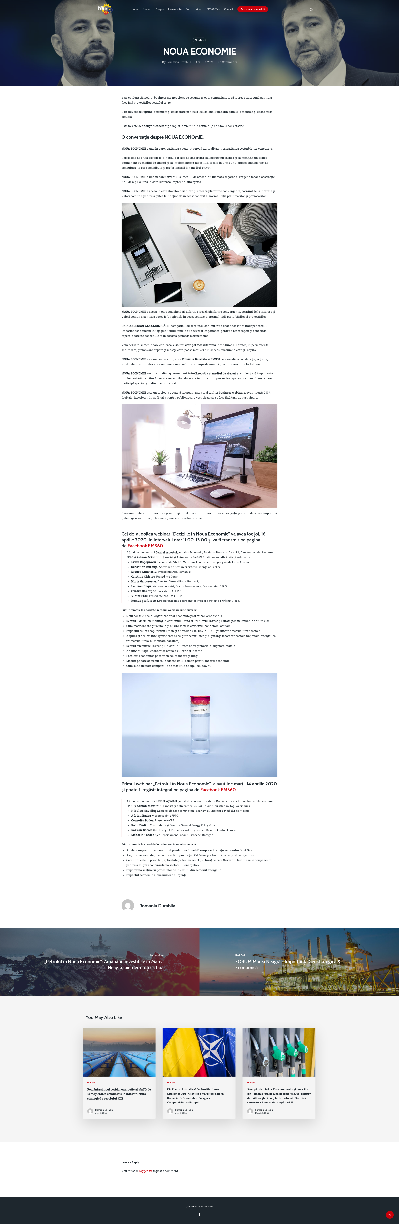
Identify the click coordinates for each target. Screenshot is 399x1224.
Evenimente (175, 9)
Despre (160, 9)
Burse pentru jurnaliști (252, 9)
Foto (188, 9)
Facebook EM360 (145, 546)
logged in (145, 1171)
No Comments (227, 62)
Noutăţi (199, 40)
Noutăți (147, 9)
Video (199, 9)
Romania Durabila (178, 62)
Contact (228, 9)
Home (135, 9)
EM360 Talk (213, 9)
